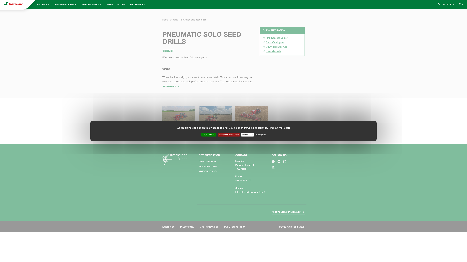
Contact (121, 4)
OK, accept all (209, 134)
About (110, 4)
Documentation (137, 4)
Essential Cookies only (229, 134)
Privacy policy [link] (260, 135)
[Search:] (437, 14)
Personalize (247, 134)
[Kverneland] (13, 4)
